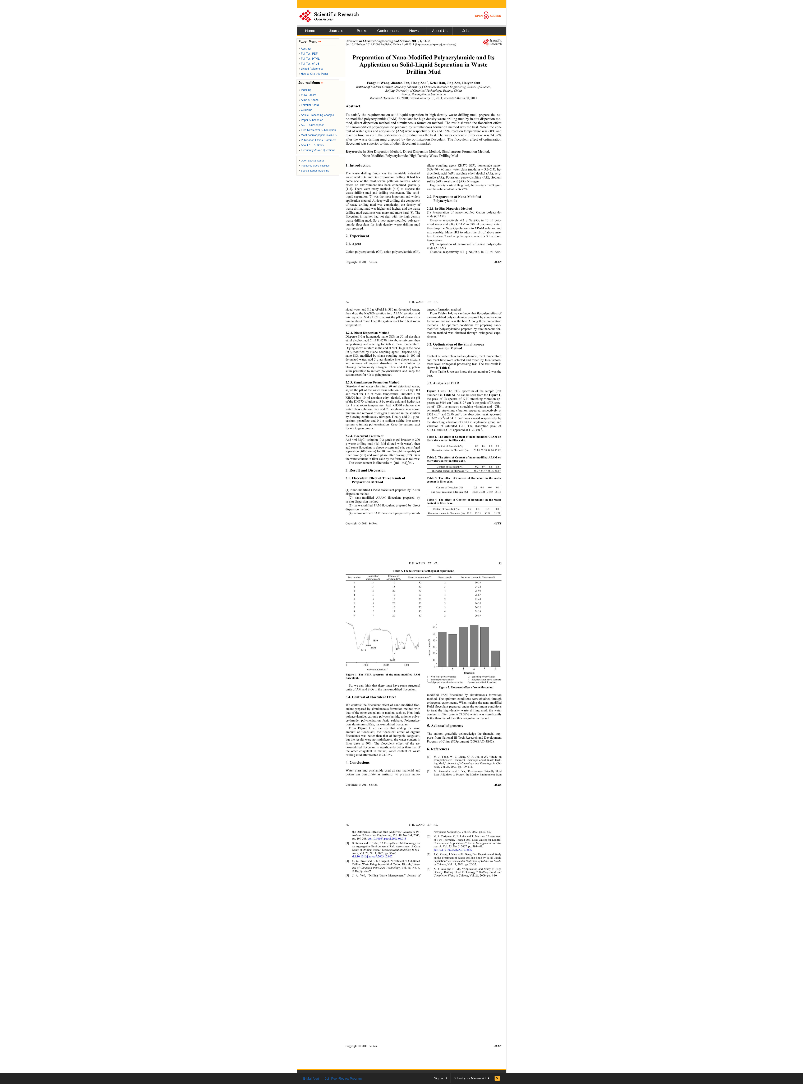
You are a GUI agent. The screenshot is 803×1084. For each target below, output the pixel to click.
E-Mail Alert (311, 1078)
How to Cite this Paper (313, 73)
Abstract (304, 48)
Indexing (304, 89)
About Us (440, 31)
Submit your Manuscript (470, 1078)
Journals (336, 31)
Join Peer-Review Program (343, 1078)
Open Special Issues (311, 160)
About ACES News (311, 145)
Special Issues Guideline (313, 170)
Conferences (388, 31)
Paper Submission (310, 120)
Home (310, 31)
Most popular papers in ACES (317, 135)
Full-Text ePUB (308, 63)
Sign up (439, 1078)
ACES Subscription (311, 125)
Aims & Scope (308, 99)
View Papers (307, 94)
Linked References (311, 68)
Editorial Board (308, 104)
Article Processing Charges (316, 115)
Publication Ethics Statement (317, 140)
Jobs (466, 31)
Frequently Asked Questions (316, 150)
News (414, 31)
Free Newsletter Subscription (317, 130)
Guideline (305, 109)
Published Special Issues (314, 165)
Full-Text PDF (308, 53)
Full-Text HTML (309, 58)
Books (362, 31)
